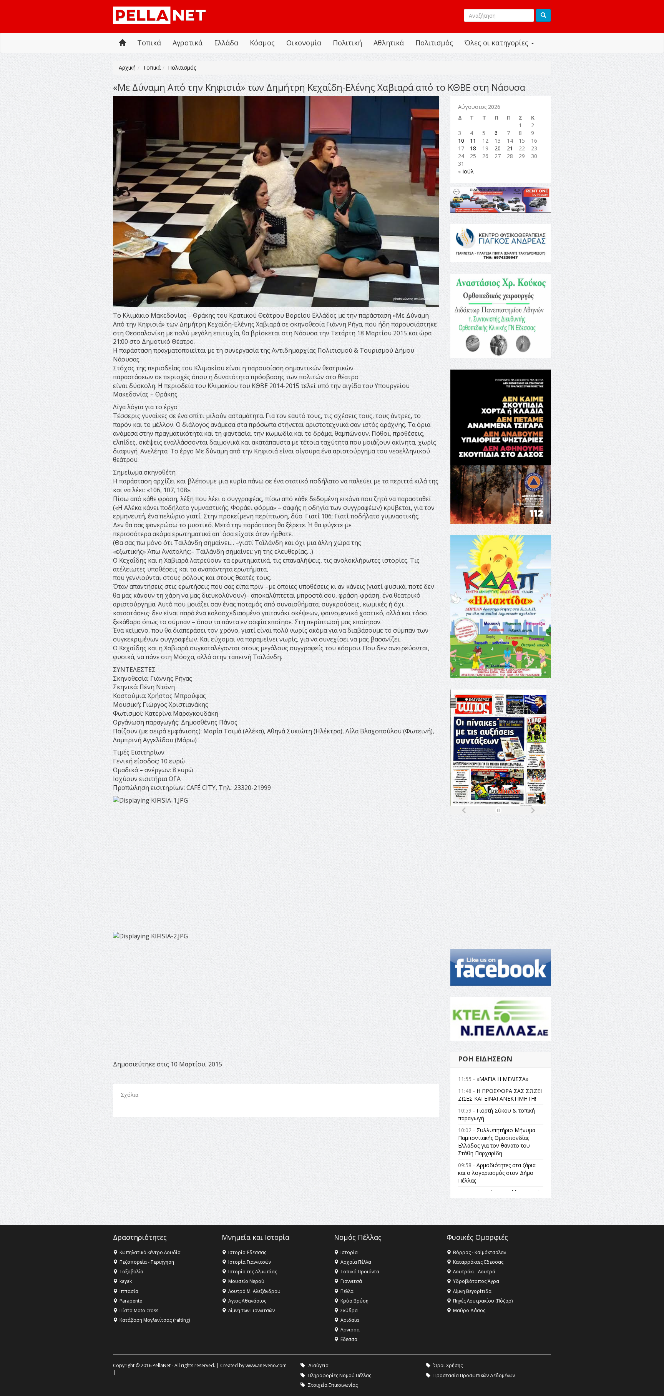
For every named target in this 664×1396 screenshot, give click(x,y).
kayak (126, 1281)
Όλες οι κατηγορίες (497, 42)
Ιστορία (349, 1252)
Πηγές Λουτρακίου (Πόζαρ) (483, 1301)
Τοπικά (149, 42)
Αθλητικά (389, 42)
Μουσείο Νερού (246, 1281)
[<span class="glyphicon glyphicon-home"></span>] (122, 43)
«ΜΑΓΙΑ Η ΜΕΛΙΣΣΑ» (502, 1079)
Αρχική (127, 67)
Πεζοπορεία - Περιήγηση (147, 1262)
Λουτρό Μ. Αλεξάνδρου (254, 1291)
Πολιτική (347, 42)
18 (473, 148)
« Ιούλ (466, 171)
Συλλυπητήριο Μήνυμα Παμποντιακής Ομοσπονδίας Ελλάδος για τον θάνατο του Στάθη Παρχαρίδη (496, 1141)
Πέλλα (347, 1291)
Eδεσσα (348, 1339)
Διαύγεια (318, 1365)
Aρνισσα (350, 1329)
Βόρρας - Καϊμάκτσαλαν (479, 1252)
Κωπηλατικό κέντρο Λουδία (150, 1252)
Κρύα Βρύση (354, 1301)
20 (498, 148)
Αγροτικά (188, 42)
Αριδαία (349, 1320)
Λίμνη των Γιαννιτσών (251, 1310)
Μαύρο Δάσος (469, 1310)
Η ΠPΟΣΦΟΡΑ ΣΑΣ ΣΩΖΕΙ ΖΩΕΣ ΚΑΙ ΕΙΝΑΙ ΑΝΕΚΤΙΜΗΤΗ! (500, 1094)
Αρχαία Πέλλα (355, 1262)
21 (510, 148)
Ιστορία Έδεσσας (247, 1252)
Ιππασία (129, 1291)
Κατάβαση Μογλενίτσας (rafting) (155, 1320)
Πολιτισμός (434, 42)
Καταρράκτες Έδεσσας (478, 1262)
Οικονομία (303, 42)
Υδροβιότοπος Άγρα (476, 1281)
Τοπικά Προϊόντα (359, 1271)
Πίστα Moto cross (139, 1310)
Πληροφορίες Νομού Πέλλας (339, 1375)
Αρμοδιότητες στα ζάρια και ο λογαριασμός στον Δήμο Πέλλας (497, 1172)
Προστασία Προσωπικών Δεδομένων (474, 1375)
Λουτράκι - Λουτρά (474, 1271)
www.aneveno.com (266, 1365)
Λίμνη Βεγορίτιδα (472, 1291)
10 (461, 140)
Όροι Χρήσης (448, 1365)
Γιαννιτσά (351, 1281)
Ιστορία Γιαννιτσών (249, 1262)
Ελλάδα (226, 42)
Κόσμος (262, 42)
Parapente (131, 1301)
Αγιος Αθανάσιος (247, 1301)
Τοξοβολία (131, 1271)
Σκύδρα (349, 1310)
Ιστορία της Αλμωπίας (252, 1271)
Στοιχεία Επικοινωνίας (333, 1385)
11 (473, 140)
